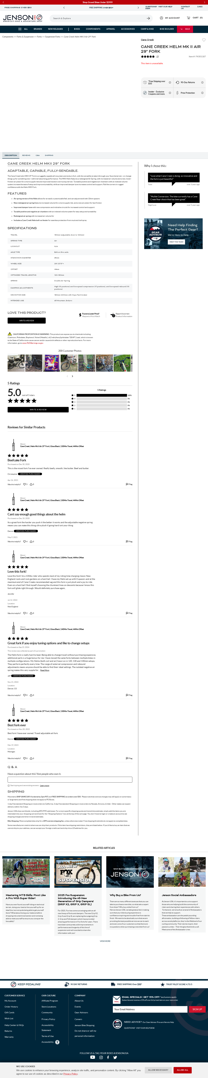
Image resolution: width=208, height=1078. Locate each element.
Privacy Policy (70, 1074)
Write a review (26, 321)
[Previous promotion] (64, 8)
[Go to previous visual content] (67, 376)
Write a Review (38, 410)
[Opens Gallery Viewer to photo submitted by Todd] (16, 363)
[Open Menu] (49, 18)
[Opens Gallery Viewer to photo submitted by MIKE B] (33, 363)
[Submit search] (148, 18)
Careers (78, 1019)
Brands (38, 29)
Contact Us (185, 7)
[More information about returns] (202, 82)
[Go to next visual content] (72, 376)
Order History (11, 1006)
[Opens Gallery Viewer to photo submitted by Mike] (104, 363)
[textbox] (70, 780)
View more (105, 941)
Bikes (77, 29)
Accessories (128, 29)
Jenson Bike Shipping (84, 1025)
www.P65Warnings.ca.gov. (33, 343)
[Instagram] (101, 1058)
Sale (187, 29)
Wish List (9, 1018)
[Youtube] (93, 1058)
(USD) (200, 7)
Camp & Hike (147, 29)
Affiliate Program (50, 1001)
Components (93, 29)
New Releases (55, 29)
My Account (10, 1001)
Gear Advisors (81, 1012)
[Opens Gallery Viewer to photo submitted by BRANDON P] (51, 363)
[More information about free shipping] (170, 82)
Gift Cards (9, 1012)
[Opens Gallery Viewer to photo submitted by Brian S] (86, 363)
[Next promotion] (138, 8)
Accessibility (48, 1042)
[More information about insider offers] (170, 93)
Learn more (44, 786)
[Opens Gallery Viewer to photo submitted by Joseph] (69, 363)
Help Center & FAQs (14, 1025)
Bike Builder (167, 29)
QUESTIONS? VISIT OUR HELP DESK (158, 7)
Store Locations (49, 1006)
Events (78, 1006)
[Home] (22, 18)
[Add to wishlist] (204, 40)
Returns (8, 1031)
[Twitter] (115, 1058)
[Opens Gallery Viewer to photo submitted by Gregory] (122, 363)
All (26, 29)
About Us (79, 1001)
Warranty (9, 1037)
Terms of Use (48, 1036)
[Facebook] (108, 1058)
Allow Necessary (158, 1070)
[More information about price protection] (202, 93)
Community (47, 1012)
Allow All (182, 1070)
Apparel (110, 29)
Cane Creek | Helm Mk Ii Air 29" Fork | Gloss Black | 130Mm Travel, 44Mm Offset (52, 446)
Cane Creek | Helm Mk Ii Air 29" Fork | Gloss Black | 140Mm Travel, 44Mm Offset (52, 629)
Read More (44, 670)
